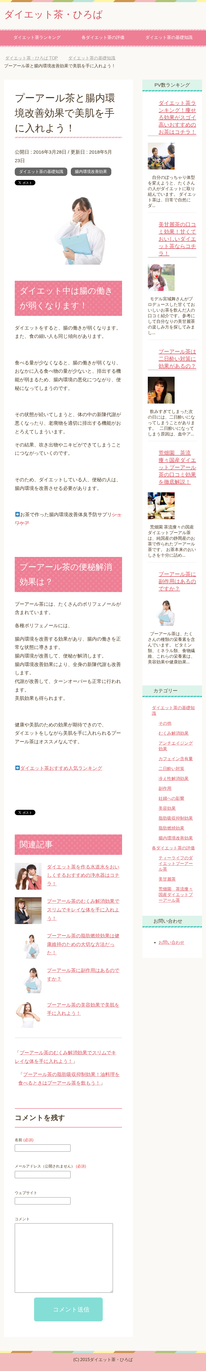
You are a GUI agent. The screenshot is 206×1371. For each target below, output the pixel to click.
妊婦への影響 (171, 798)
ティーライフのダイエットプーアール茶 (176, 863)
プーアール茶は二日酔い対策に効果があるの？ (177, 359)
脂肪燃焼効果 (171, 828)
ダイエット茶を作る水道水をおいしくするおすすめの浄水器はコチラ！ (83, 875)
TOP (35, 58)
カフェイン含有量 (176, 758)
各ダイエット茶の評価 (103, 37)
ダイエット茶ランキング (37, 37)
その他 (165, 723)
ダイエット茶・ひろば (53, 14)
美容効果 (167, 808)
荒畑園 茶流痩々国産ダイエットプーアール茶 (176, 895)
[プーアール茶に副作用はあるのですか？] (28, 988)
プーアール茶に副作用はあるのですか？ (177, 581)
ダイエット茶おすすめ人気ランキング (61, 768)
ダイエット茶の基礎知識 (169, 37)
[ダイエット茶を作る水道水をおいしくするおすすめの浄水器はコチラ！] (28, 885)
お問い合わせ (171, 942)
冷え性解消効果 (174, 778)
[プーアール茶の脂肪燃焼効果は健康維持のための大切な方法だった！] (28, 954)
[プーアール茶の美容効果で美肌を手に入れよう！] (28, 1023)
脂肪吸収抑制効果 (176, 818)
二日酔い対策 (171, 768)
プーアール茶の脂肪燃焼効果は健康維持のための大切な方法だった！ (83, 944)
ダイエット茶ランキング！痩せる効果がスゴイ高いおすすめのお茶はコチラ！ (177, 117)
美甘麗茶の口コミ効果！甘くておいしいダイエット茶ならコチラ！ (177, 238)
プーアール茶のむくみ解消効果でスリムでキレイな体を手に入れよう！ (83, 910)
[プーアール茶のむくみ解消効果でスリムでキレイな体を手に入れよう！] (28, 919)
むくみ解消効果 (174, 733)
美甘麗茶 (167, 879)
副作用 (165, 788)
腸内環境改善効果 (91, 171)
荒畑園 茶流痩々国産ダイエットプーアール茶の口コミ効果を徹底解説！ (177, 467)
